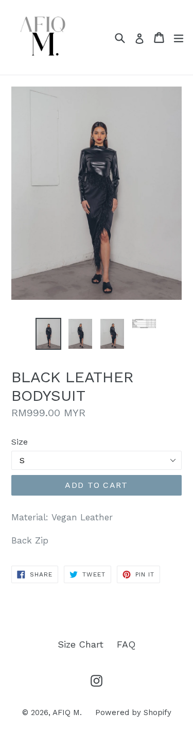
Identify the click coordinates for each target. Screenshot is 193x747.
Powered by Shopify (133, 712)
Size (19, 442)
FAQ (126, 644)
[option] (48, 333)
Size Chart (80, 644)
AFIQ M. (67, 712)
